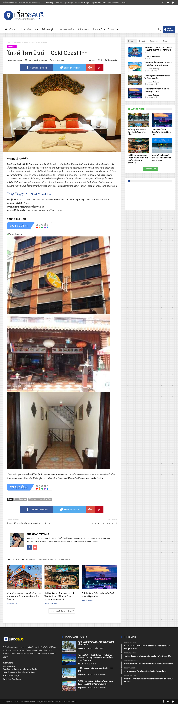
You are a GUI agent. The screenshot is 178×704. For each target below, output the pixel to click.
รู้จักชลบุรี (69, 3)
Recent (142, 41)
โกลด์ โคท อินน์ (45, 499)
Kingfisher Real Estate (12, 679)
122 (56, 210)
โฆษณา (59, 3)
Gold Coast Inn (20, 499)
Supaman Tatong (15, 60)
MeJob (80, 664)
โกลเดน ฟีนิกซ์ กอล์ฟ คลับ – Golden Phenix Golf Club (29, 521)
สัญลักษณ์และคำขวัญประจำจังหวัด (105, 3)
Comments (153, 41)
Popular (131, 41)
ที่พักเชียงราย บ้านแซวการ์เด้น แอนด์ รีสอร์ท (20, 669)
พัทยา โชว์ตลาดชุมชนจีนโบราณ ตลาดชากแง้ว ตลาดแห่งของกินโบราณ (24, 596)
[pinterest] (99, 67)
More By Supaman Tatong (39, 559)
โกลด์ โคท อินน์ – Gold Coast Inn (29, 194)
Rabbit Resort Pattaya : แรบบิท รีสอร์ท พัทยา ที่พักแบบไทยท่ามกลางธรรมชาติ (60, 596)
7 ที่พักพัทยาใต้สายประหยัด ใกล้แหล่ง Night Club (98, 595)
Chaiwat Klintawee (152, 56)
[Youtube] (168, 2)
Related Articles (15, 559)
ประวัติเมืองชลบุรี (82, 3)
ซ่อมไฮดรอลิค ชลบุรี (11, 675)
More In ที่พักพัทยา (63, 559)
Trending (49, 3)
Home (9, 43)
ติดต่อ (124, 3)
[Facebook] (162, 2)
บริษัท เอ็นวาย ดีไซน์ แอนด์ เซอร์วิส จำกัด (19, 672)
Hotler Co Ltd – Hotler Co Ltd (104, 521)
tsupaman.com (9, 666)
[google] (90, 67)
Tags (165, 41)
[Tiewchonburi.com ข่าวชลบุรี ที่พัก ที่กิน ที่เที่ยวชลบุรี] (24, 9)
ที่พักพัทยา (17, 43)
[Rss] (173, 2)
